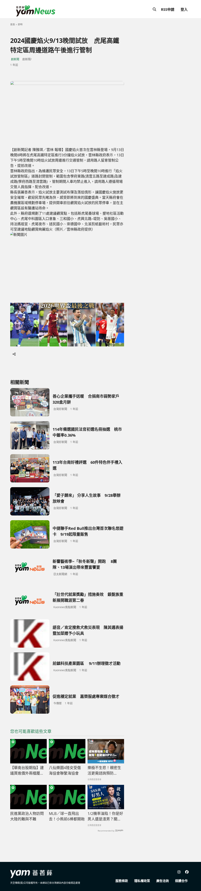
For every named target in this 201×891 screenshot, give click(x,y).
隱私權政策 (142, 881)
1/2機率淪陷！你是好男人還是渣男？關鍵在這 (105, 816)
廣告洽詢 (162, 881)
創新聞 (15, 59)
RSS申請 (167, 9)
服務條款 (121, 881)
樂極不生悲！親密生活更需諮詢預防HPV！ (104, 770)
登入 (184, 9)
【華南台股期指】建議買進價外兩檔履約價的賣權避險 (27, 770)
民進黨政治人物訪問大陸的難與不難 (27, 816)
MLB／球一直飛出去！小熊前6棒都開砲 (67, 816)
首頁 (12, 24)
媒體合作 (181, 881)
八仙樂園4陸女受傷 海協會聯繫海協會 (65, 770)
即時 (20, 24)
